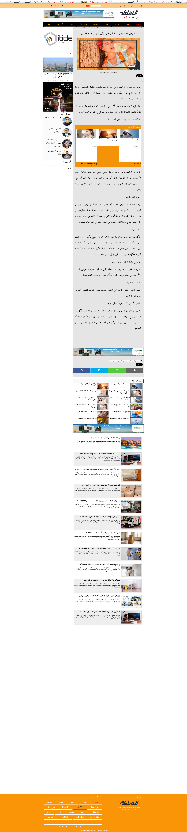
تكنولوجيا (60, 24)
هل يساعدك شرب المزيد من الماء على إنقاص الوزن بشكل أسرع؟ (86, 406)
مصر (127, 24)
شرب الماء (94, 146)
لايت (71, 24)
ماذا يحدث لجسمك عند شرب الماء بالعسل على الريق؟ (87, 419)
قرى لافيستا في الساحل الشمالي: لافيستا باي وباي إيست (129, 2)
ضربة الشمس (136, 146)
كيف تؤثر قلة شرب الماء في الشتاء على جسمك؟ (86, 411)
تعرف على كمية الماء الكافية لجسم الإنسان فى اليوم (86, 391)
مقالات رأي (66, 114)
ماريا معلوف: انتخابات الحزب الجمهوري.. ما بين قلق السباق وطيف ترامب (53, 143)
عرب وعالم (83, 24)
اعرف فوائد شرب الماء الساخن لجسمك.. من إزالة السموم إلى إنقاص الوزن (119, 392)
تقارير (117, 24)
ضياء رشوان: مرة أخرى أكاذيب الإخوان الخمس (52, 130)
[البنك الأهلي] (108, 353)
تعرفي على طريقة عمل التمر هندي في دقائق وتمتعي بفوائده (120, 406)
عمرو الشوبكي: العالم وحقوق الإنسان (54, 153)
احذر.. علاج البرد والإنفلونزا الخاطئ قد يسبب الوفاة (120, 412)
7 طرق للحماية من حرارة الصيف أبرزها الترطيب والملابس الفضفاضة (87, 399)
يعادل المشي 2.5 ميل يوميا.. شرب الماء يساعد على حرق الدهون (119, 399)
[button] (67, 80)
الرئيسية (138, 24)
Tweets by (69, 171)
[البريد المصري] (58, 97)
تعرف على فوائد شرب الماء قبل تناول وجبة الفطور (119, 418)
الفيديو (69, 54)
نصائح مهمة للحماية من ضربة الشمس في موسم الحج (120, 384)
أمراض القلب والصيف (133, 361)
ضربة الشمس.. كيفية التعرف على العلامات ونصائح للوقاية (108, 139)
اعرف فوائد (93, 139)
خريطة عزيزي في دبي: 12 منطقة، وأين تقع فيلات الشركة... (81, 2)
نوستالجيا (95, 24)
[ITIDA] (58, 39)
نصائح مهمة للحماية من (135, 139)
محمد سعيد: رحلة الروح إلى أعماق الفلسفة (52, 119)
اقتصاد (106, 24)
